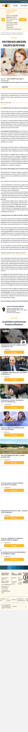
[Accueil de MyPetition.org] (6, 5)
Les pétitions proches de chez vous (5, 607)
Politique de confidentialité (21, 614)
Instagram (14, 597)
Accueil (15, 5)
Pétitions (8, 33)
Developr (8, 623)
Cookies (13, 615)
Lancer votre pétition (4, 593)
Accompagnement (6, 599)
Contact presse (20, 598)
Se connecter (23, 2)
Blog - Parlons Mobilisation (5, 597)
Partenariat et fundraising (5, 602)
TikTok (13, 599)
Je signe (23, 19)
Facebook (13, 593)
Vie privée (8, 614)
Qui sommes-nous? (20, 594)
